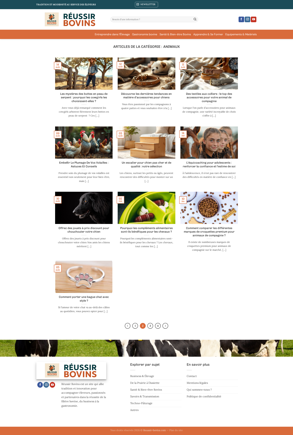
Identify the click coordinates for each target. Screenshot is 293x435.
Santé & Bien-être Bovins (175, 34)
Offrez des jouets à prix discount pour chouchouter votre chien (83, 229)
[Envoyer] (195, 19)
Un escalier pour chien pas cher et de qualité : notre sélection (146, 164)
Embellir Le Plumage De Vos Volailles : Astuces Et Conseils (84, 164)
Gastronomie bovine (144, 34)
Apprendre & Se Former (208, 34)
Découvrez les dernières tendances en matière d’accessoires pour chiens (146, 95)
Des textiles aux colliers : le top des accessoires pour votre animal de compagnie (209, 97)
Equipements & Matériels (241, 34)
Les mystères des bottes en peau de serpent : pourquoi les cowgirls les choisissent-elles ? (84, 97)
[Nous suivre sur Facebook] (241, 19)
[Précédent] (128, 326)
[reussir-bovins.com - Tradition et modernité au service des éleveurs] (70, 19)
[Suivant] (165, 326)
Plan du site (176, 430)
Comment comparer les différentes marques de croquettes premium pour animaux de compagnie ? (209, 231)
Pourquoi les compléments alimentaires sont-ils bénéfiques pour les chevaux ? (146, 229)
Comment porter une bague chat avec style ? (84, 298)
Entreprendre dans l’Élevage (112, 34)
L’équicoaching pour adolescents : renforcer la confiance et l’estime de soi (209, 164)
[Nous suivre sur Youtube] (253, 19)
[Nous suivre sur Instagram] (247, 19)
